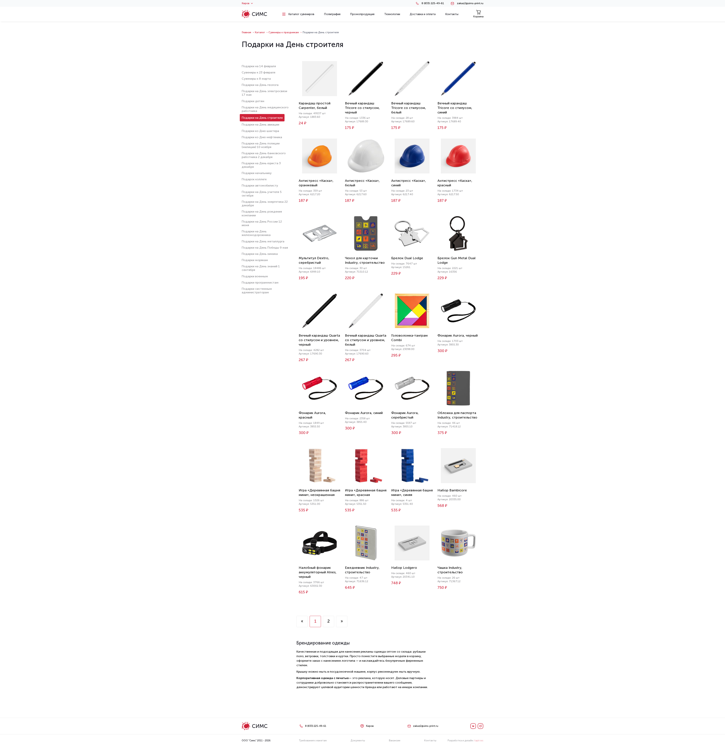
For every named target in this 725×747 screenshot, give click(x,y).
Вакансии (394, 740)
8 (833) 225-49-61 (433, 3)
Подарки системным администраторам (257, 290)
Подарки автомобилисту (260, 185)
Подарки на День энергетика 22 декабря (265, 203)
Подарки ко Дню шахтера (260, 131)
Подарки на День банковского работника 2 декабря (264, 155)
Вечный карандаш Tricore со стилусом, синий (454, 107)
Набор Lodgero (404, 568)
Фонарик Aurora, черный (457, 335)
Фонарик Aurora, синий (364, 413)
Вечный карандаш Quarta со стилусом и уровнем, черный (319, 340)
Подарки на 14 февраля (259, 66)
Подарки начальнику (257, 173)
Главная (246, 32)
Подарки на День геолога (260, 85)
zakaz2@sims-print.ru (470, 3)
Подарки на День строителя (262, 117)
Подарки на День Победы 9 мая (265, 247)
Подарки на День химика (260, 254)
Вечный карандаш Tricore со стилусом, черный (362, 107)
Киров (245, 3)
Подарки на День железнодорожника (256, 233)
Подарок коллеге (254, 179)
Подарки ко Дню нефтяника (262, 137)
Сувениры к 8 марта (256, 78)
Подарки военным (255, 276)
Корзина (478, 16)
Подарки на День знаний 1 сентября (261, 268)
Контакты (430, 740)
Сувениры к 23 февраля (258, 72)
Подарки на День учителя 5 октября (262, 193)
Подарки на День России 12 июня (262, 223)
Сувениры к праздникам (283, 32)
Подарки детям (253, 101)
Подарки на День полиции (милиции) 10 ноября (261, 145)
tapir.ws (478, 740)
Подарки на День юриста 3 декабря (261, 165)
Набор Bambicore (452, 490)
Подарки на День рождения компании (262, 213)
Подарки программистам (260, 282)
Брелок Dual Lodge (407, 258)
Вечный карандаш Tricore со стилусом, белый (408, 107)
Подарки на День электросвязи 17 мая (264, 92)
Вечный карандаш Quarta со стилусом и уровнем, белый (365, 340)
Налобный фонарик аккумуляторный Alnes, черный (317, 572)
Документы (358, 740)
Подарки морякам (255, 260)
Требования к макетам (313, 740)
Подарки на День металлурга (263, 241)
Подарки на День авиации (260, 124)
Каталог (260, 32)
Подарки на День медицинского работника (265, 109)
